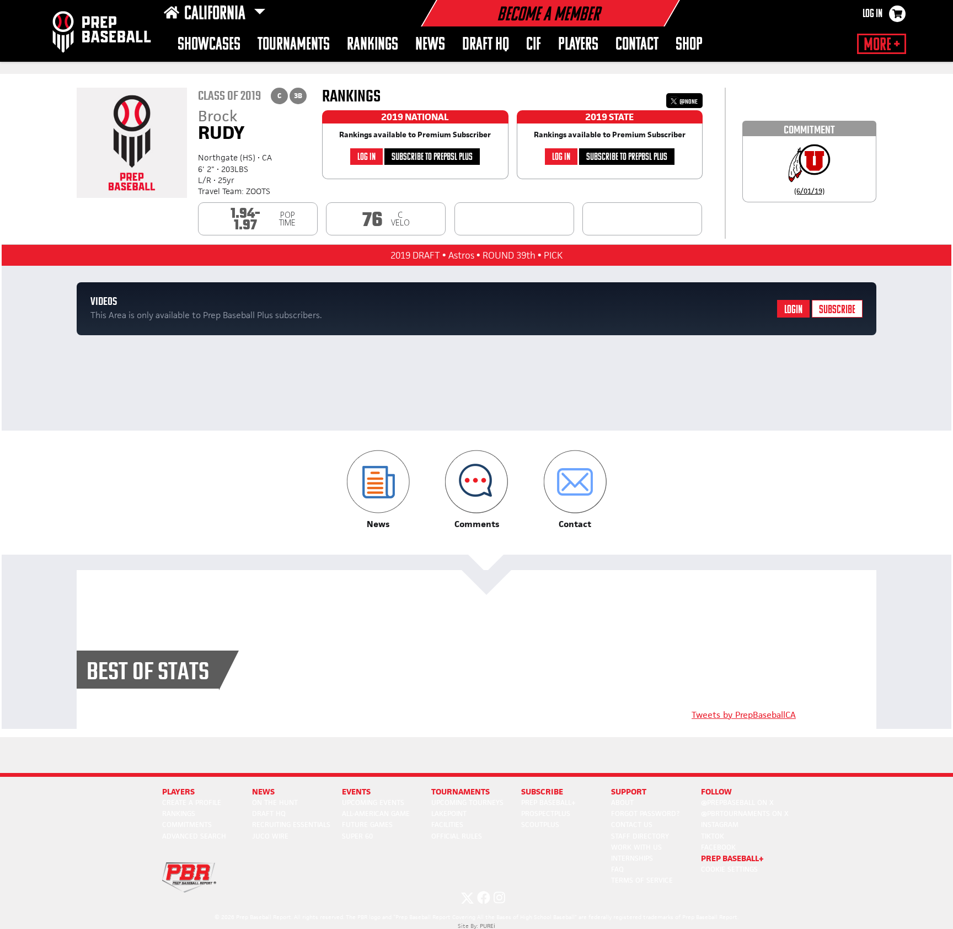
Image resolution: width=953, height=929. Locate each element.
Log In (872, 14)
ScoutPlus (540, 824)
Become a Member (548, 15)
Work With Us (636, 847)
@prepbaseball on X (737, 802)
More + (882, 45)
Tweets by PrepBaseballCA (744, 715)
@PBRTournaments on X (745, 813)
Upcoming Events (373, 802)
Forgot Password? (645, 813)
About (622, 802)
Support (628, 791)
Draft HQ (485, 45)
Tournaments (294, 45)
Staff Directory (640, 836)
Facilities (447, 824)
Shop (689, 45)
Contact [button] (636, 45)
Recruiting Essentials (291, 824)
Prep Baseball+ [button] (732, 858)
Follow (716, 791)
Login (793, 310)
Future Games (367, 824)
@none (688, 101)
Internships (632, 858)
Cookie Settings (729, 869)
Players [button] (578, 45)
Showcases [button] (209, 45)
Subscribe (837, 310)
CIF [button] (533, 45)
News (263, 791)
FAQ (617, 869)
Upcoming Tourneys (467, 802)
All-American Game (376, 813)
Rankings (372, 45)
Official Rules (456, 836)
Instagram (719, 824)
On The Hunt (275, 802)
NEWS (430, 45)
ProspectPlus (545, 813)
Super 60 (357, 836)
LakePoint (449, 813)
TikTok (712, 836)
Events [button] (356, 791)
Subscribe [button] (542, 791)
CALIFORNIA (216, 14)
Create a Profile (191, 802)
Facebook (718, 847)
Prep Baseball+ (548, 802)
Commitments (187, 824)
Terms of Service (642, 880)
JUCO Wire (270, 836)
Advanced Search (194, 836)
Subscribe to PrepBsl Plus (432, 157)
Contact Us (631, 824)
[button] (378, 490)
